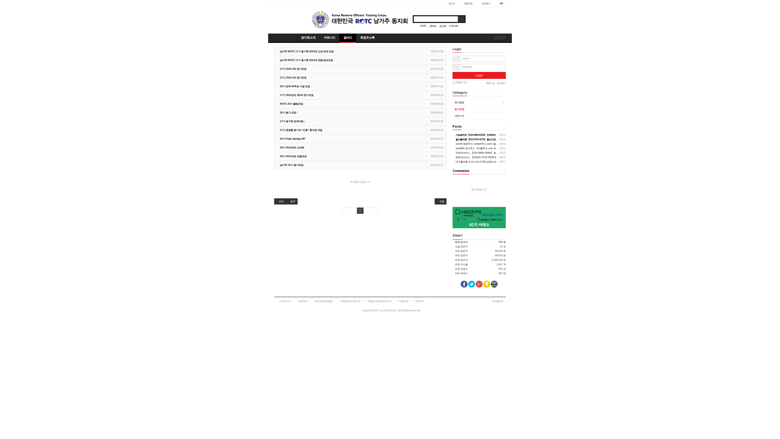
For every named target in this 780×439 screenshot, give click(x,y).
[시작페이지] (278, 2)
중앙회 (433, 26)
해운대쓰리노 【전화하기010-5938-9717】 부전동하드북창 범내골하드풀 (495, 157)
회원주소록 (367, 37)
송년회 (442, 26)
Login (479, 75)
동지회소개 (308, 37)
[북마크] (287, 2)
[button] (280, 201)
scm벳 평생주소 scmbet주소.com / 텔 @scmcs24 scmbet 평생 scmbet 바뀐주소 (498, 143)
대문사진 (459, 115)
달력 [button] (292, 201)
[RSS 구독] (295, 2)
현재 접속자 (461, 242)
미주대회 (453, 26)
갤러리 (347, 37)
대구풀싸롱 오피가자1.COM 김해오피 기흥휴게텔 (482, 161)
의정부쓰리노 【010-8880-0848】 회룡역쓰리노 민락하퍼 (487, 152)
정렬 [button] (441, 201)
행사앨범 (459, 102)
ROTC (423, 26)
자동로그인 (461, 82)
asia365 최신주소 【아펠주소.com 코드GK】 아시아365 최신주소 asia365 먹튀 (498, 148)
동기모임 (459, 109)
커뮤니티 (329, 37)
